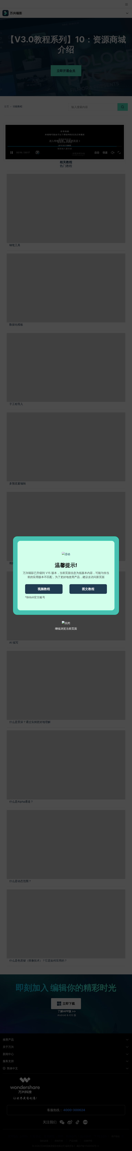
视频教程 (44, 589)
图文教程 (88, 589)
